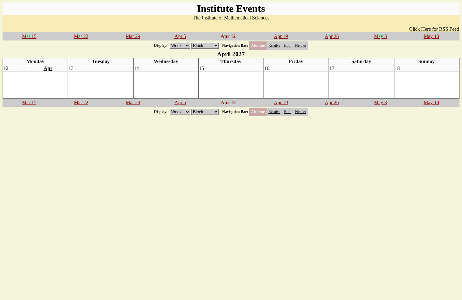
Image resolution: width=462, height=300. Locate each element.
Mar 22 (81, 36)
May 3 (380, 36)
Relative (274, 45)
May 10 (431, 36)
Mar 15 (29, 36)
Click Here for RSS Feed (434, 29)
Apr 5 (180, 36)
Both (287, 45)
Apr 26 (332, 36)
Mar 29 (133, 36)
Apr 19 (281, 36)
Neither (300, 45)
